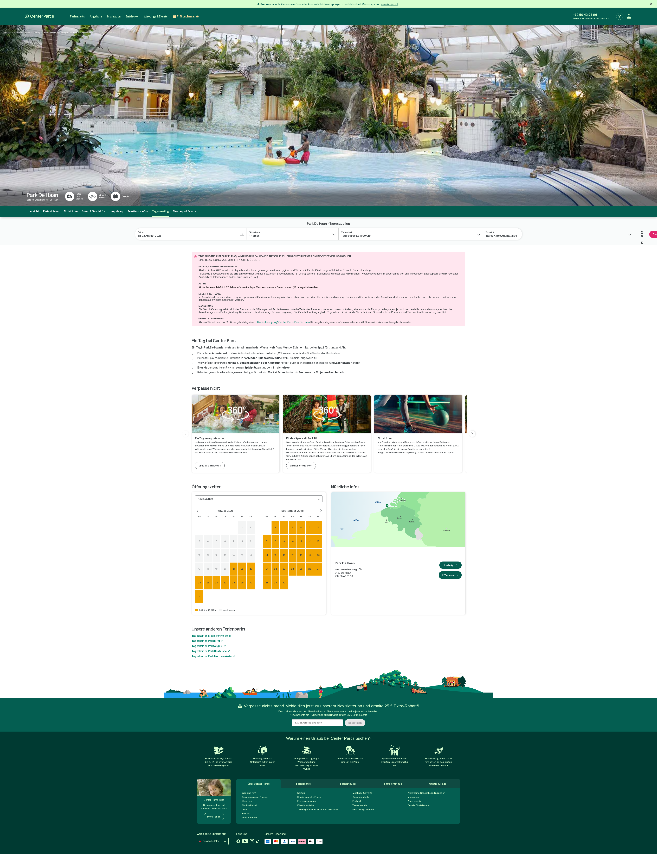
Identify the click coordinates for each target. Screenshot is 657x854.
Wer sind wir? (249, 793)
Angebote (96, 16)
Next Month (319, 510)
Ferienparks (77, 16)
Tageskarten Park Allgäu (207, 646)
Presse (245, 813)
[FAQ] (619, 16)
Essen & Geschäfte (93, 211)
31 (199, 596)
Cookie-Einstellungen (419, 805)
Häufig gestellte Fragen (309, 797)
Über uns (247, 801)
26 (216, 583)
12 (216, 555)
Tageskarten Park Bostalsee (209, 651)
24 (199, 583)
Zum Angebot (389, 4)
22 (242, 569)
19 (216, 569)
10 (199, 555)
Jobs (244, 809)
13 (225, 555)
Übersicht (33, 211)
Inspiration (114, 16)
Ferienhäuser (51, 211)
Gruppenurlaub (360, 797)
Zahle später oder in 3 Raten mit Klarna (317, 809)
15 (242, 555)
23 (250, 569)
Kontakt (301, 793)
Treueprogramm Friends (255, 797)
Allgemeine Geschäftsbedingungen (426, 793)
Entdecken (132, 16)
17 (199, 569)
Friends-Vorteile (305, 805)
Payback (357, 801)
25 (208, 583)
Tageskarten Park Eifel (206, 640)
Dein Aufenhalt (249, 817)
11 (208, 555)
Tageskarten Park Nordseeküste (212, 656)
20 (225, 569)
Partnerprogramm (306, 801)
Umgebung (116, 211)
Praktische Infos (137, 211)
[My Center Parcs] (629, 16)
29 (242, 583)
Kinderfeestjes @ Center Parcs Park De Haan (283, 322)
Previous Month (198, 510)
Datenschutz (414, 801)
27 (225, 583)
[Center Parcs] (39, 16)
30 (250, 583)
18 (208, 569)
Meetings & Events (156, 16)
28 (233, 583)
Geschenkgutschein (363, 809)
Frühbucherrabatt (188, 16)
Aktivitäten (71, 211)
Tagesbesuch (359, 805)
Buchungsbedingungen (324, 714)
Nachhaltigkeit (249, 805)
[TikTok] (257, 841)
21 (234, 569)
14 (234, 555)
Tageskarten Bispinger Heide (210, 635)
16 (251, 555)
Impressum (413, 797)
